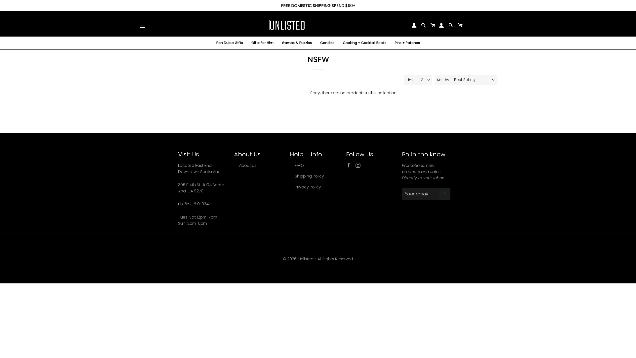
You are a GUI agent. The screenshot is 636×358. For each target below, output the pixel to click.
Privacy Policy (308, 187)
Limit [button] (411, 79)
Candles (327, 42)
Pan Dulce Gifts (229, 42)
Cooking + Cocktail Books (364, 42)
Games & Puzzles (297, 42)
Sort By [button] (443, 79)
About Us (247, 165)
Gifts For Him (262, 42)
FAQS (300, 165)
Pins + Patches (407, 42)
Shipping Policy (309, 176)
